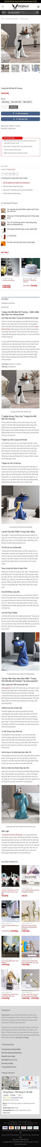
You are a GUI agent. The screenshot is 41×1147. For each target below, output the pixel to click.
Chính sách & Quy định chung (28, 1123)
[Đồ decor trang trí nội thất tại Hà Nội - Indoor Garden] (20, 6)
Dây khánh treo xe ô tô (9, 1060)
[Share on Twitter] (6, 174)
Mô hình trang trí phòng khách (11, 1053)
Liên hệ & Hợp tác (28, 1124)
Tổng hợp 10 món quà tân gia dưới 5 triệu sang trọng (23, 217)
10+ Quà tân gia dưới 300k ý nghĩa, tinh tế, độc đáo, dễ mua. (23, 210)
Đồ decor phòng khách (12, 19)
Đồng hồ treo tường (8, 1056)
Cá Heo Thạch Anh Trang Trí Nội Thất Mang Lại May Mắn (29, 995)
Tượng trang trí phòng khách (11, 1049)
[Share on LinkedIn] (13, 174)
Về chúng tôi (13, 1121)
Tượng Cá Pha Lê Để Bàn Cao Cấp (10, 926)
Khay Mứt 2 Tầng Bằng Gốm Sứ (29, 281)
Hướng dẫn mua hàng (14, 1124)
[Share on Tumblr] (17, 174)
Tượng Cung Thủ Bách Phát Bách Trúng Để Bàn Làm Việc (29, 961)
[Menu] (2, 6)
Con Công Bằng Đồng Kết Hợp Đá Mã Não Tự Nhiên (30, 891)
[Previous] (4, 43)
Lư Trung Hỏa (11, 236)
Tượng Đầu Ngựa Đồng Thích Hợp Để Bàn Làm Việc (9, 995)
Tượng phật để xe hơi (8, 1067)
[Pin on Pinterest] (10, 174)
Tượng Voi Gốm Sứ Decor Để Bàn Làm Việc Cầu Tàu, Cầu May (9, 891)
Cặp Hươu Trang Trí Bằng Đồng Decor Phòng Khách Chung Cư (29, 927)
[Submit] (37, 12)
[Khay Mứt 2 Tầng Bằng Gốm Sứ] (30, 267)
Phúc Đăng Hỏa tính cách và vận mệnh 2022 (22, 229)
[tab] (20, 299)
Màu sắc (3, 99)
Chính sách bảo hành (24, 1121)
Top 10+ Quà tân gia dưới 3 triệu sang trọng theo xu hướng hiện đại (22, 223)
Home (2, 19)
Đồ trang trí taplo (7, 1063)
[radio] (5, 101)
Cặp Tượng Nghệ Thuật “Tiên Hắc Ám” (9, 961)
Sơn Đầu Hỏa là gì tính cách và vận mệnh (21, 242)
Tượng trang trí (24, 19)
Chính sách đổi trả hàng (11, 1123)
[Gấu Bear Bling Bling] (10, 267)
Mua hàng (13, 107)
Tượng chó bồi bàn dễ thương (12, 835)
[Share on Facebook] (2, 174)
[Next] (37, 43)
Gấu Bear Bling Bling (8, 280)
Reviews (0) (4, 307)
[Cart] (38, 6)
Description (4, 299)
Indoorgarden (6, 688)
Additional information (8, 303)
